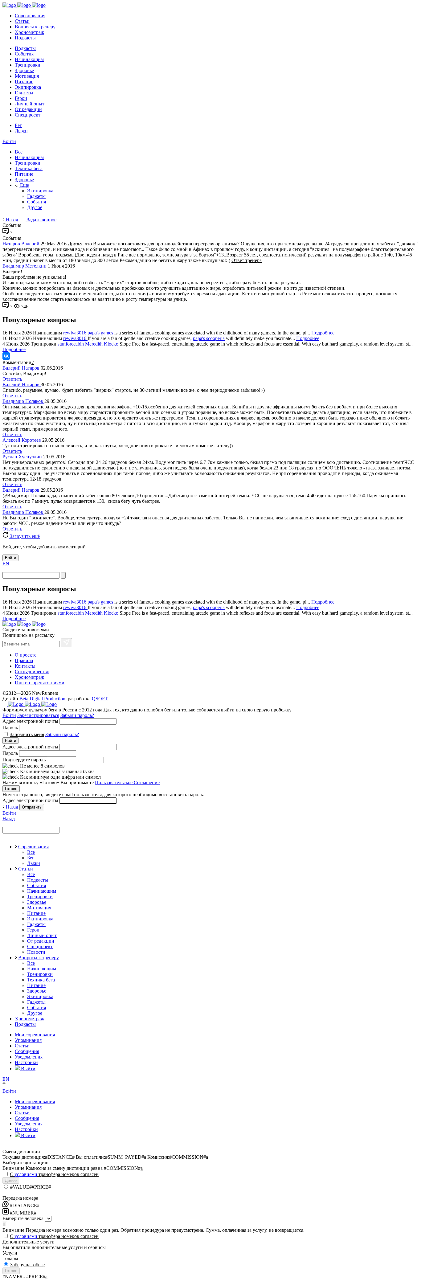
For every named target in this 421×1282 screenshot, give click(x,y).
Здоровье (24, 70)
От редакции (28, 109)
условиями (25, 1174)
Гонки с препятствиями (39, 682)
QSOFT (100, 698)
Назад (12, 219)
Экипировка (28, 87)
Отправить (32, 807)
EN (5, 563)
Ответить (12, 379)
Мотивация (27, 76)
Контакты (25, 666)
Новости (36, 952)
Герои (21, 98)
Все (18, 151)
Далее (11, 1180)
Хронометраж (29, 32)
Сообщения (27, 1051)
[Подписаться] (66, 642)
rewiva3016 (75, 332)
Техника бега (29, 168)
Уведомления (29, 1056)
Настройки (26, 1062)
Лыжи (21, 130)
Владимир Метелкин (24, 265)
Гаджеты (24, 92)
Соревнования (30, 15)
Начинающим (29, 59)
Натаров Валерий (20, 243)
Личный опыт (29, 103)
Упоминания (28, 1040)
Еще (24, 185)
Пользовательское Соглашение (127, 782)
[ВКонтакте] (6, 356)
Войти (9, 141)
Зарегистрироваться (38, 715)
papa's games (100, 332)
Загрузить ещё (24, 536)
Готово (11, 788)
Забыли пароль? (77, 715)
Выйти (27, 1068)
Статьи (22, 21)
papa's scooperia (209, 338)
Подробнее (322, 332)
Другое (34, 207)
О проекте (25, 654)
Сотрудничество (32, 671)
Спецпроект (27, 114)
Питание (24, 81)
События (24, 53)
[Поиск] (63, 575)
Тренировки (27, 65)
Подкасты (25, 37)
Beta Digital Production (42, 698)
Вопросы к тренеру (35, 26)
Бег (18, 125)
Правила (24, 660)
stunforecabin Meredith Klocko (88, 343)
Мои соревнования (35, 1034)
